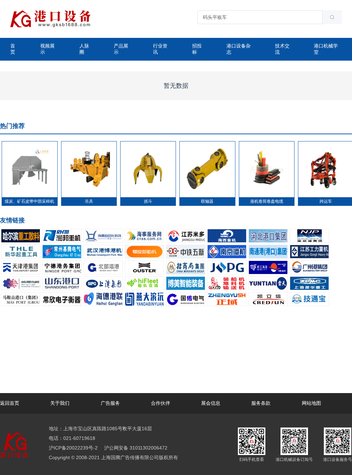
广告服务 (110, 403)
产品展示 (121, 49)
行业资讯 (160, 49)
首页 (12, 49)
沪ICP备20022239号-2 (73, 448)
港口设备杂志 (239, 49)
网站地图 (311, 403)
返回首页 (9, 403)
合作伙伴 (160, 403)
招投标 (197, 49)
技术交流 (282, 49)
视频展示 (47, 49)
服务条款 (261, 403)
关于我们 (59, 403)
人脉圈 (84, 49)
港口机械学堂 (326, 49)
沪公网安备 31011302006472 (135, 448)
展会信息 (210, 403)
